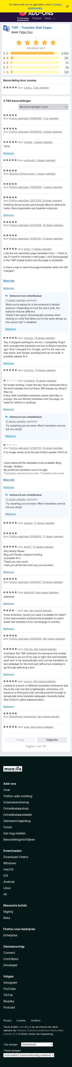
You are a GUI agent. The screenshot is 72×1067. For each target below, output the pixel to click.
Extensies (23, 18)
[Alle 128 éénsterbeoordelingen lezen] (35, 72)
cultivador (29, 160)
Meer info (8, 280)
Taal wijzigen (10, 1044)
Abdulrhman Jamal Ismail (22, 716)
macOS (8, 869)
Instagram (10, 982)
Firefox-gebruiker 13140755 (25, 448)
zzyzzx (28, 681)
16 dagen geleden (52, 448)
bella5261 (29, 592)
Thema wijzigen (12, 1050)
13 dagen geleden (44, 338)
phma (27, 249)
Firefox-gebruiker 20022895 (25, 638)
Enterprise (10, 935)
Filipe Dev (26, 32)
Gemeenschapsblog (17, 821)
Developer (10, 965)
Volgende (52, 739)
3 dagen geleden (45, 160)
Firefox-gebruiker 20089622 (25, 536)
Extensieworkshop (16, 802)
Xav (26, 610)
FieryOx (28, 649)
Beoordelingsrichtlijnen (19, 839)
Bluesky (8, 1001)
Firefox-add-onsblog (17, 796)
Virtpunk (28, 338)
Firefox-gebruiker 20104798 (25, 225)
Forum (7, 827)
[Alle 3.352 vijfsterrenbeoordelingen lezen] (35, 53)
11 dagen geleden (41, 249)
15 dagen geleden (46, 380)
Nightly (8, 911)
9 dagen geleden (52, 200)
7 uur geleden (51, 118)
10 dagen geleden (53, 225)
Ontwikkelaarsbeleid (17, 814)
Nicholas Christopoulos (22, 173)
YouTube (9, 989)
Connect (9, 952)
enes (26, 727)
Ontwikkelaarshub (15, 808)
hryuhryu (29, 370)
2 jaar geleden (41, 87)
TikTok (8, 995)
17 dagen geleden (44, 523)
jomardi (28, 142)
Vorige (20, 739)
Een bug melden (14, 833)
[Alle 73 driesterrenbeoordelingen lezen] (35, 62)
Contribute (10, 959)
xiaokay (28, 523)
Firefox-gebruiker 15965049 (25, 187)
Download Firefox (15, 857)
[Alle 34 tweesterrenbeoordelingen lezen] (35, 67)
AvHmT (28, 546)
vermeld (23, 1026)
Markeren (8, 153)
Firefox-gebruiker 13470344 (25, 200)
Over (6, 790)
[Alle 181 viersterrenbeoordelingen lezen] (35, 58)
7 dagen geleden (52, 187)
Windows (9, 863)
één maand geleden (47, 592)
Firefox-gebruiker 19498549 (25, 118)
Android (8, 882)
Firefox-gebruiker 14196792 (25, 238)
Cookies (21, 1020)
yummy (28, 87)
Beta (6, 918)
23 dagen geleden (52, 582)
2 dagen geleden (52, 131)
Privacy (7, 1020)
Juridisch (36, 1020)
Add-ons (9, 783)
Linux (7, 888)
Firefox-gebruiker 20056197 (25, 582)
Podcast (9, 1007)
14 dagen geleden (45, 370)
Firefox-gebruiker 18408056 (25, 131)
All (5, 894)
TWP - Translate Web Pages (31, 27)
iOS (5, 875)
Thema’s (37, 18)
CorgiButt (29, 380)
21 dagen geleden (43, 546)
